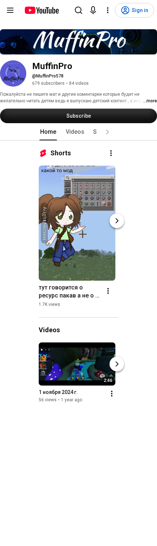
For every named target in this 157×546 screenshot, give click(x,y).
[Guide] (10, 10)
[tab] (48, 132)
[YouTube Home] (41, 10)
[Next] (117, 220)
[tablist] (78, 132)
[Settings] (107, 10)
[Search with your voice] (93, 10)
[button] (107, 132)
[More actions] (111, 153)
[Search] (78, 10)
